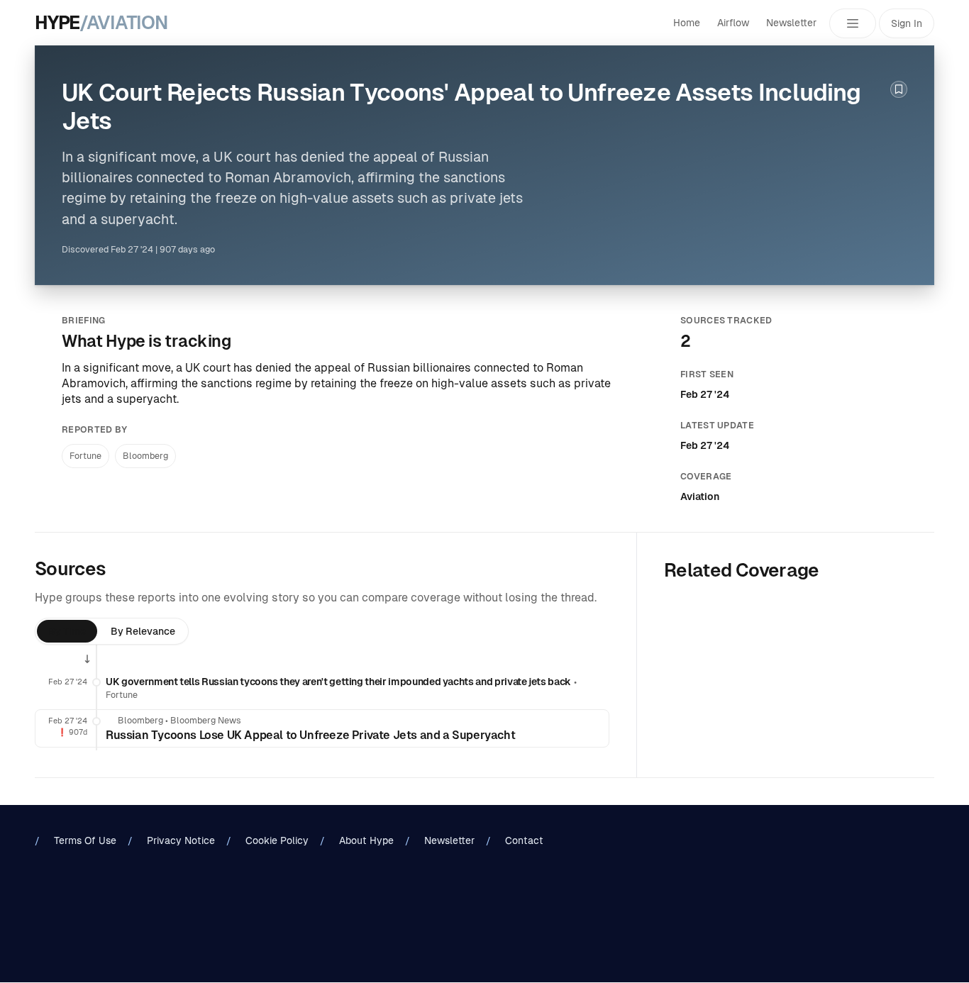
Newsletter (791, 22)
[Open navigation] (852, 23)
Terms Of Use (85, 840)
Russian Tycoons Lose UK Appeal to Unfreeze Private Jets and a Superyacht (310, 735)
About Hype (366, 840)
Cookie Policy (277, 840)
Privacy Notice (181, 840)
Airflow (733, 22)
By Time (67, 631)
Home (686, 22)
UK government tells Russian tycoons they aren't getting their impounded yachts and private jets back (338, 681)
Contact (524, 840)
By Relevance (143, 631)
